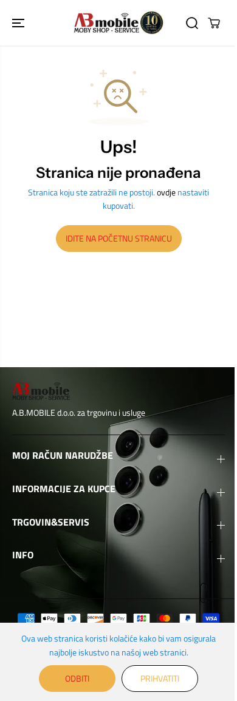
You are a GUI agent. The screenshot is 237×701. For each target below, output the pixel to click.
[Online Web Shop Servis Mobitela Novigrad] (118, 23)
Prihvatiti (159, 678)
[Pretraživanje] (192, 23)
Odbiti (77, 678)
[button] (19, 23)
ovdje (166, 192)
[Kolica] (214, 23)
